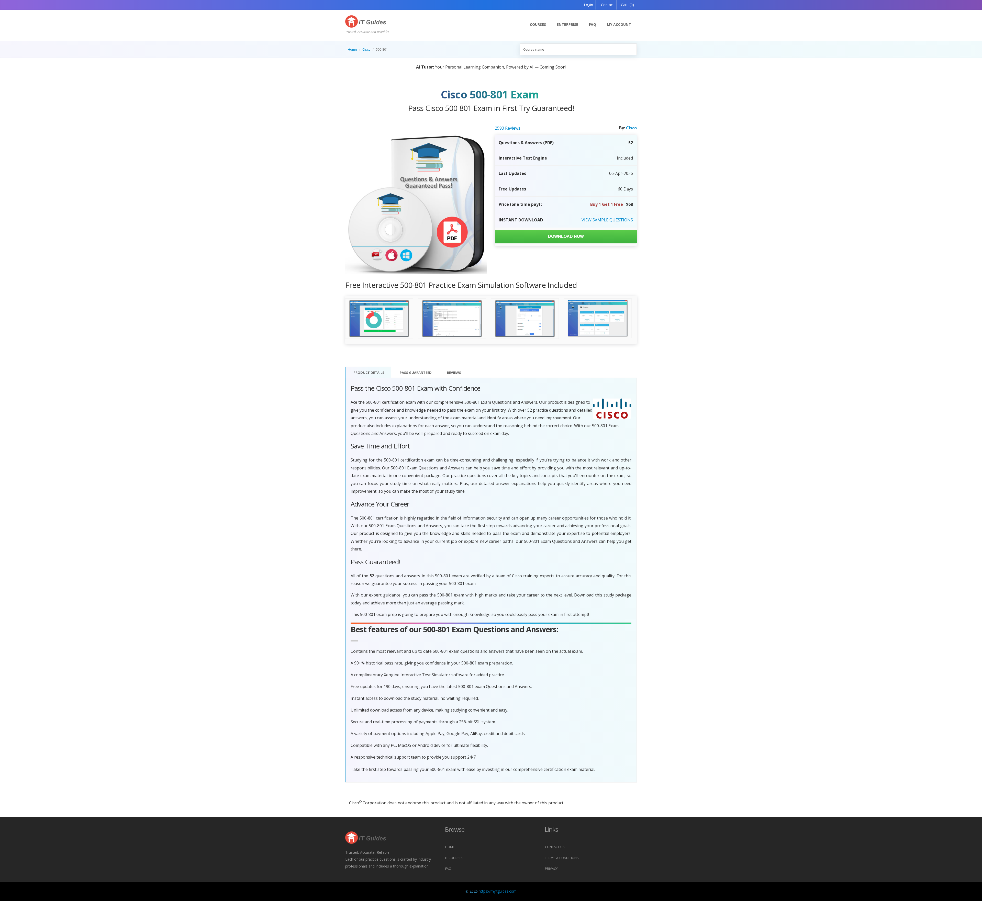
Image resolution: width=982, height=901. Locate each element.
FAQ (592, 24)
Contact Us (555, 846)
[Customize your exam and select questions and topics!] (525, 319)
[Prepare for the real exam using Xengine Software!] (452, 319)
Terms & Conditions (562, 857)
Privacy (551, 868)
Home (352, 49)
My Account (619, 24)
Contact (607, 4)
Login (588, 4)
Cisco (366, 49)
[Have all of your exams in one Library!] (598, 318)
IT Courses (454, 857)
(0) (627, 4)
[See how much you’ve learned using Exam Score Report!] (379, 319)
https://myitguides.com (498, 891)
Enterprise (567, 24)
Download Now (566, 236)
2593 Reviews (507, 128)
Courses (538, 24)
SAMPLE (607, 220)
